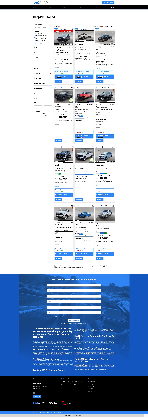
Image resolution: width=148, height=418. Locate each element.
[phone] (49, 304)
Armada (76, 381)
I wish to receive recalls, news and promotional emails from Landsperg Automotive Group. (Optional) (75, 316)
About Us (90, 391)
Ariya (73, 381)
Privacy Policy (58, 412)
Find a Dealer (90, 388)
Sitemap (48, 412)
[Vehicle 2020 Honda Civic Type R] (84, 214)
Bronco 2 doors (80, 381)
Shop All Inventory (91, 381)
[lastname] (49, 299)
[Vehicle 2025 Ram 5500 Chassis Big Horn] (84, 36)
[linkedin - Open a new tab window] (34, 393)
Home (34, 11)
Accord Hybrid (66, 381)
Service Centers (91, 386)
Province (49, 282)
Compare (72, 88)
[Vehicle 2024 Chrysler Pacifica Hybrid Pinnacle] (105, 155)
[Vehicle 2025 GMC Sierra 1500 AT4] (63, 96)
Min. (34, 113)
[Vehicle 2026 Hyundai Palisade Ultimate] (63, 155)
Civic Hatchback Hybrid (70, 384)
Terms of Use (53, 412)
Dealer (49, 288)
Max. (44, 113)
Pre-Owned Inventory (92, 384)
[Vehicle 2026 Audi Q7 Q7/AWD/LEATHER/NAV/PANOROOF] (105, 96)
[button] (108, 2)
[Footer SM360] (79, 415)
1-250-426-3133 (38, 388)
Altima (70, 381)
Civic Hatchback (63, 384)
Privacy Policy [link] (84, 323)
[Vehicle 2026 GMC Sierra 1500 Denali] (105, 37)
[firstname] (49, 293)
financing (82, 341)
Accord (62, 381)
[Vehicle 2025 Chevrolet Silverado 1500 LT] (63, 214)
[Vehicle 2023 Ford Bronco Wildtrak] (84, 96)
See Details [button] (58, 81)
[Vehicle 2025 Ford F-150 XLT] (84, 155)
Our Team (90, 389)
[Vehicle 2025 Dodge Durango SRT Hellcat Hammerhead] (63, 37)
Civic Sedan (77, 384)
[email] (48, 310)
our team (89, 342)
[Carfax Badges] (98, 57)
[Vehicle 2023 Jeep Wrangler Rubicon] (105, 214)
